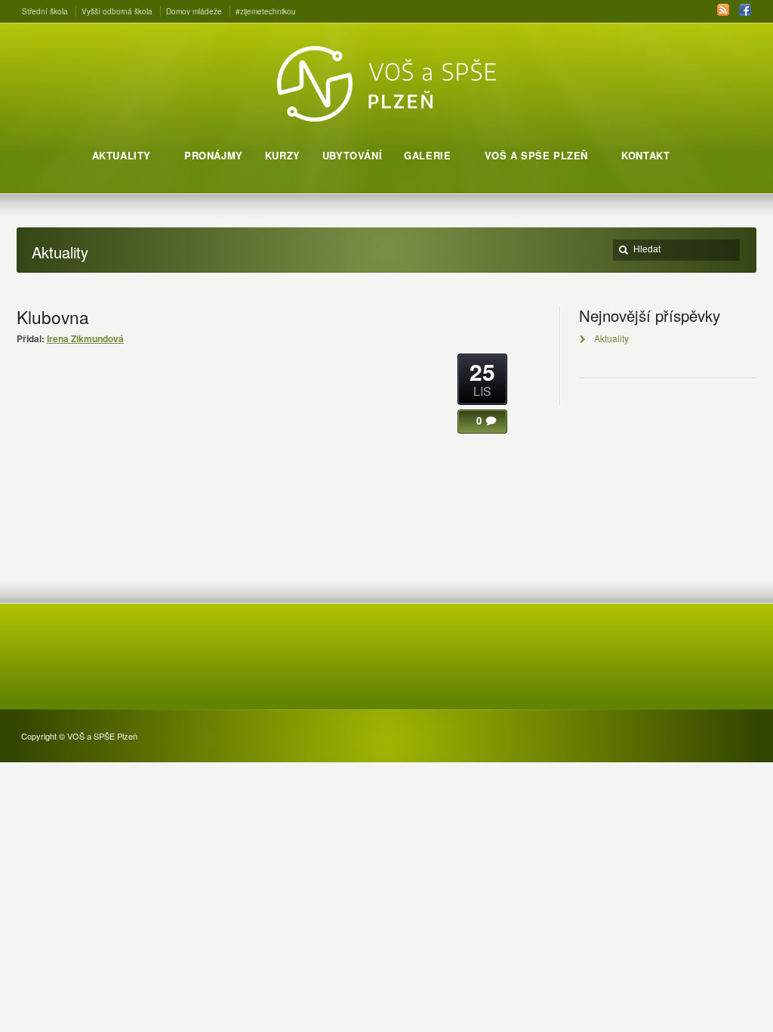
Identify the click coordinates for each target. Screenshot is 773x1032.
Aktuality (611, 338)
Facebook (745, 10)
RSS (723, 10)
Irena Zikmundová (85, 338)
